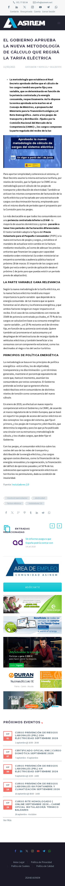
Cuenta (37, 11)
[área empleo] (32, 567)
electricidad (40, 498)
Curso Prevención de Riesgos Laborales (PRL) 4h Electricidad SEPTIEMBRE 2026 (36, 768)
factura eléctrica (14, 503)
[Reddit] (43, 512)
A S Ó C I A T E (32, 587)
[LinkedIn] (16, 7)
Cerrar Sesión (48, 11)
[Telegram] (48, 7)
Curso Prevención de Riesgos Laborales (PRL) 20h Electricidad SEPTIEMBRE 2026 (36, 735)
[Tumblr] (31, 512)
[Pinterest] (24, 512)
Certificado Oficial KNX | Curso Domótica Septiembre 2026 (38, 752)
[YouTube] (40, 7)
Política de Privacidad (41, 862)
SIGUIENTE (55, 67)
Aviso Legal (18, 862)
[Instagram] (32, 7)
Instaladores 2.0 (20, 484)
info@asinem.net (44, 2)
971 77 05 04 (22, 2)
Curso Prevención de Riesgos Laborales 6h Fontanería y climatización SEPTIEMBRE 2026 (37, 786)
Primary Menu (59, 23)
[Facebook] (8, 7)
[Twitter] (24, 7)
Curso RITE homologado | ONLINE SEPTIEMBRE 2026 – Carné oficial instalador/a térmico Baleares (37, 805)
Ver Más (7, 820)
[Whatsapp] (49, 512)
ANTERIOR (31, 67)
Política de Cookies (20, 866)
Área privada (26, 11)
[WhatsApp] (56, 7)
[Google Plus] (18, 512)
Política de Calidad (45, 866)
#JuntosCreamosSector (17, 498)
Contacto (14, 11)
